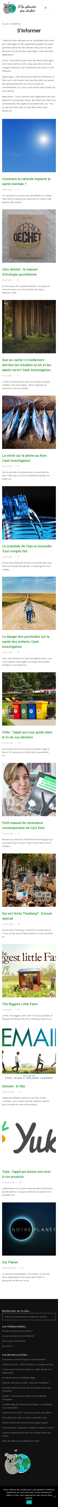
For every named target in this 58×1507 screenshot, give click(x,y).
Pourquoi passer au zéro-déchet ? (17, 1331)
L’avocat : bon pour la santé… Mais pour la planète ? (25, 1382)
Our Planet (10, 1262)
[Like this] (17, 189)
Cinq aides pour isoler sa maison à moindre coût (24, 1417)
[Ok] (54, 1496)
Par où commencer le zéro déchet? (18, 1336)
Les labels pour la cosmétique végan (18, 1377)
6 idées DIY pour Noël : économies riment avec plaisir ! (27, 1412)
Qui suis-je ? (7, 1346)
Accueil (5, 23)
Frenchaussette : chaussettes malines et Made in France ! (28, 1427)
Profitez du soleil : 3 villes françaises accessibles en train (27, 1364)
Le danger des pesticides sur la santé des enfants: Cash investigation (25, 642)
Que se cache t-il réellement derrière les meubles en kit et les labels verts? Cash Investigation (26, 365)
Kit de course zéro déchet (13, 1341)
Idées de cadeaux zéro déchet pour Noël (20, 1441)
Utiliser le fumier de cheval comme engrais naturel (25, 1422)
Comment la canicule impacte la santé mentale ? (24, 1359)
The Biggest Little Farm (20, 1004)
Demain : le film (13, 1086)
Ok (29, 1502)
